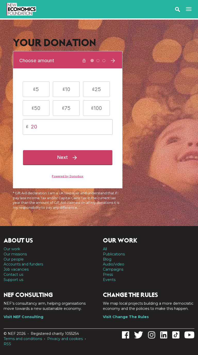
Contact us (13, 274)
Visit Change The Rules (126, 316)
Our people (14, 259)
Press (108, 274)
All (105, 249)
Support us (13, 279)
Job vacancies (16, 269)
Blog (107, 259)
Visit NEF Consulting (23, 316)
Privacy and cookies (65, 338)
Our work (12, 249)
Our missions (15, 254)
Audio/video (113, 264)
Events (109, 279)
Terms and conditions (23, 338)
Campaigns (113, 269)
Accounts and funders (23, 264)
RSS (7, 344)
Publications (114, 254)
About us (18, 240)
